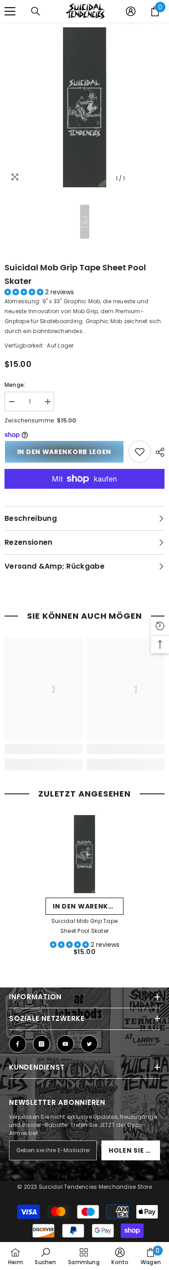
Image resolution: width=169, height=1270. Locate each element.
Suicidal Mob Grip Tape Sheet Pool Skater (75, 274)
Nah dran (161, 31)
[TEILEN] (157, 452)
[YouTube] (65, 1043)
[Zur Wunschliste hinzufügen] (139, 451)
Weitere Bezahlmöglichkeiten (84, 494)
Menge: (15, 385)
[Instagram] (41, 1043)
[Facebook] (17, 1043)
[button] (25, 292)
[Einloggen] (131, 11)
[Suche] (35, 11)
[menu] (10, 11)
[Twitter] (89, 1043)
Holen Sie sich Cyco (134, 1150)
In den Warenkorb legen (64, 451)
